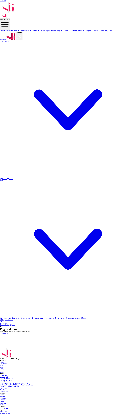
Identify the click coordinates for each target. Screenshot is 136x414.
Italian (2, 405)
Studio (11, 179)
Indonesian (3, 403)
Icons (84, 318)
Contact (10, 320)
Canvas (4, 179)
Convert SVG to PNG (6, 380)
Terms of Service (5, 413)
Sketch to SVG (50, 318)
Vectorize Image (7, 318)
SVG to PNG (61, 318)
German (2, 400)
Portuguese (3, 398)
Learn (110, 30)
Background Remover (74, 318)
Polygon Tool (4, 391)
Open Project (4, 377)
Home (2, 30)
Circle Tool (3, 388)
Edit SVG (17, 318)
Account (4, 323)
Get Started (3, 364)
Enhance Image (38, 318)
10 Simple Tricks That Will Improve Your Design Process (16, 385)
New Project (3, 375)
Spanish (2, 396)
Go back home (4, 333)
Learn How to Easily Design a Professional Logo (14, 383)
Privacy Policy (4, 411)
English (2, 395)
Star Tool (2, 390)
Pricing (106, 30)
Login (2, 372)
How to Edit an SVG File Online (9, 386)
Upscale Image (27, 318)
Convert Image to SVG (7, 378)
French (2, 401)
